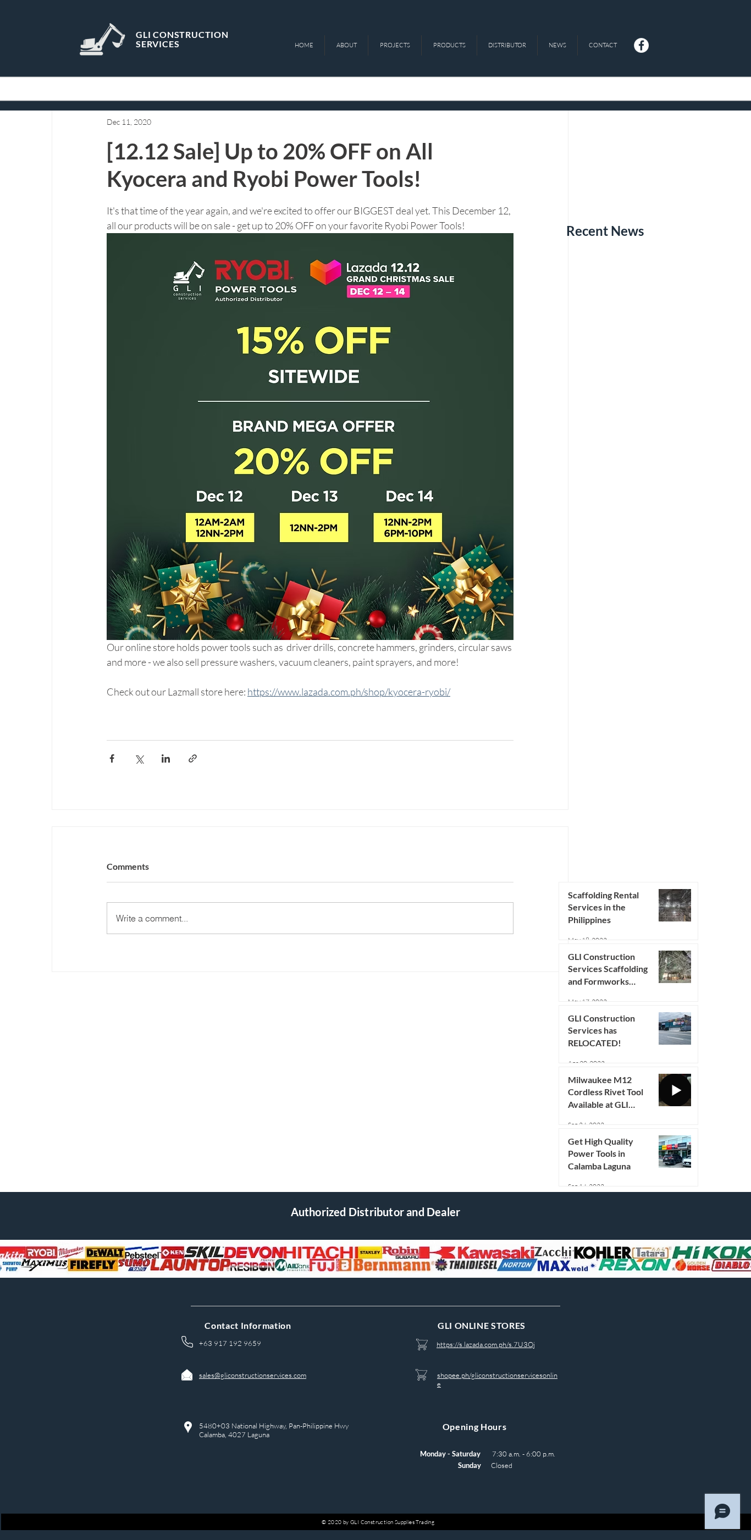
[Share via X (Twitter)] (139, 758)
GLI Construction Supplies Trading (392, 1522)
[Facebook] (641, 45)
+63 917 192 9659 (230, 1343)
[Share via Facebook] (112, 758)
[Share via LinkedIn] (166, 758)
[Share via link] (192, 758)
